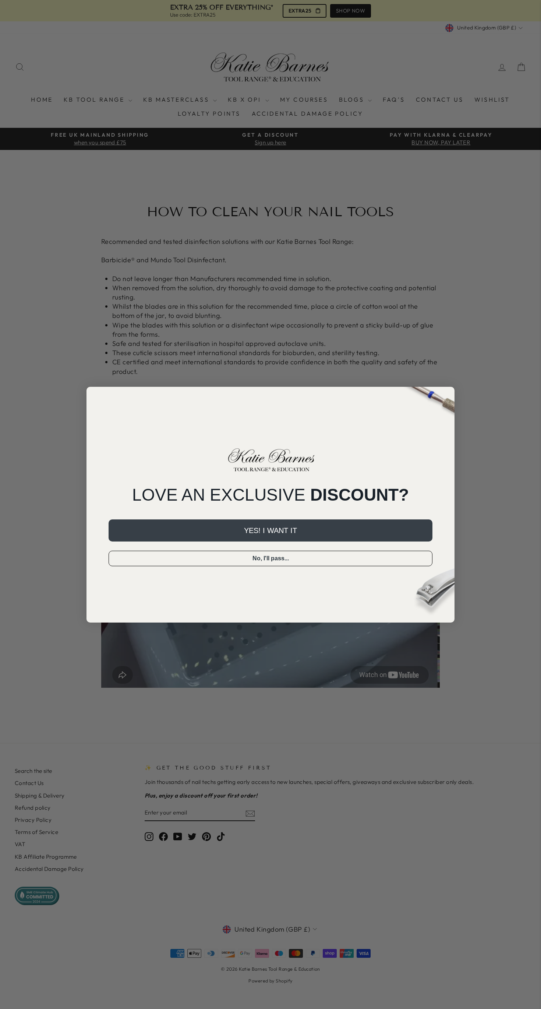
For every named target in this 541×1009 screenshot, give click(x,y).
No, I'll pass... (270, 558)
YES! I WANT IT (270, 530)
